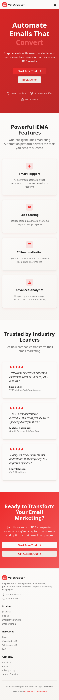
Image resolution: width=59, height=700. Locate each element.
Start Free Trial (27, 71)
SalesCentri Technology (35, 691)
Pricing (5, 615)
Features (6, 611)
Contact (6, 666)
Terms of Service (10, 674)
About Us (6, 662)
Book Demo (29, 79)
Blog (4, 637)
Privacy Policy (8, 670)
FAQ (4, 649)
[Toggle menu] (55, 4)
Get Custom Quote (29, 553)
